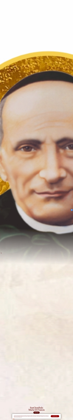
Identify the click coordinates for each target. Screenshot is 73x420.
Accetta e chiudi (55, 416)
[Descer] (1, 253)
